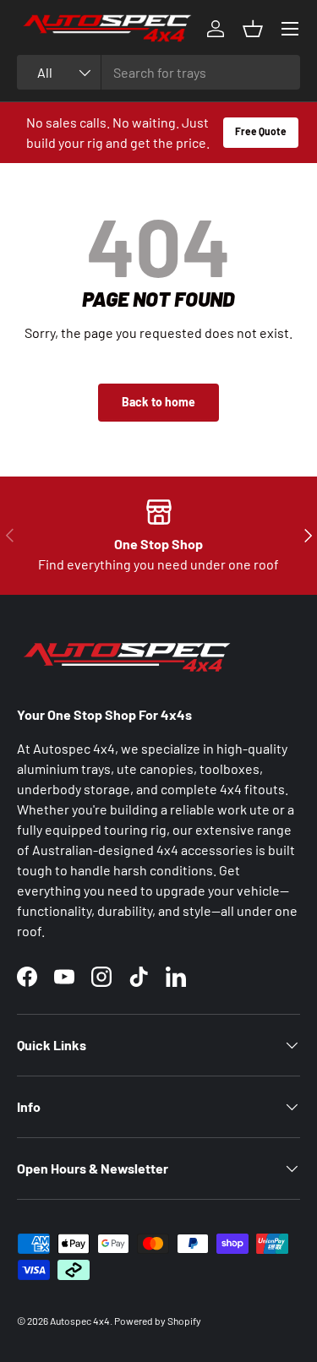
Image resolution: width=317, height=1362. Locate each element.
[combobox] (158, 72)
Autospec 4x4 (80, 1321)
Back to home (158, 402)
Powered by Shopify (157, 1321)
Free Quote (261, 131)
